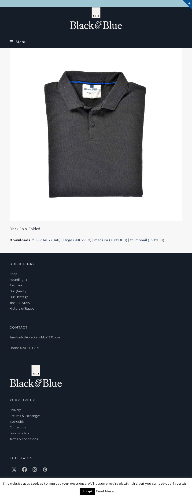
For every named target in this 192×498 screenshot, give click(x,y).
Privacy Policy (19, 433)
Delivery (15, 410)
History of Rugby (22, 308)
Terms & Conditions (24, 439)
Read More (105, 491)
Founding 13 (18, 280)
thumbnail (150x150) (147, 240)
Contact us (18, 427)
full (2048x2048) (46, 240)
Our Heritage (19, 297)
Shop (13, 274)
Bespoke (16, 285)
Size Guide (17, 422)
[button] (18, 42)
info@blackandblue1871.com (39, 337)
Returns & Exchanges (25, 416)
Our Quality (18, 291)
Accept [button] (87, 491)
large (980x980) (77, 240)
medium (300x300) (110, 240)
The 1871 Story (20, 303)
